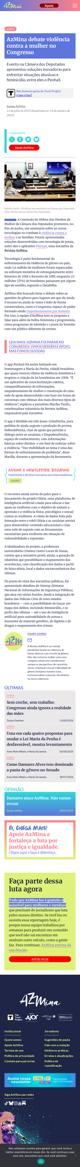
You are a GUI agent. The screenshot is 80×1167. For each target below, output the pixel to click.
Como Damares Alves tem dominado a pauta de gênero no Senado (40, 767)
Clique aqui (18, 852)
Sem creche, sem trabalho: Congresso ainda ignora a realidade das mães (39, 708)
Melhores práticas (56, 1050)
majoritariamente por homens (48, 311)
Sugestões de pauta (57, 1039)
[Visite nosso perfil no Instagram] (16, 1104)
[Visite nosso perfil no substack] (24, 1104)
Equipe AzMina (16, 106)
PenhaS (41, 246)
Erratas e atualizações (58, 1055)
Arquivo (10, 28)
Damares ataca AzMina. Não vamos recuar (39, 801)
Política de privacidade (19, 1055)
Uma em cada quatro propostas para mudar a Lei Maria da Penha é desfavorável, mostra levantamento (39, 739)
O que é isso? (24, 95)
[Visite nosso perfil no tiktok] (6, 1104)
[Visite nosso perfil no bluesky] (11, 1104)
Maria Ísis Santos (37, 751)
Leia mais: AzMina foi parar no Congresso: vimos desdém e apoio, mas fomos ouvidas (40, 346)
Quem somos (13, 1039)
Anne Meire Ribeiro (16, 751)
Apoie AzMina (24, 147)
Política (10, 695)
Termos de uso (13, 1050)
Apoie (49, 6)
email (32, 640)
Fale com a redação (57, 1045)
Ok (41, 1161)
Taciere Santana (15, 720)
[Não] (75, 1155)
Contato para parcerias (19, 1061)
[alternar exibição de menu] (75, 5)
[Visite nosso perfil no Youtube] (19, 1104)
